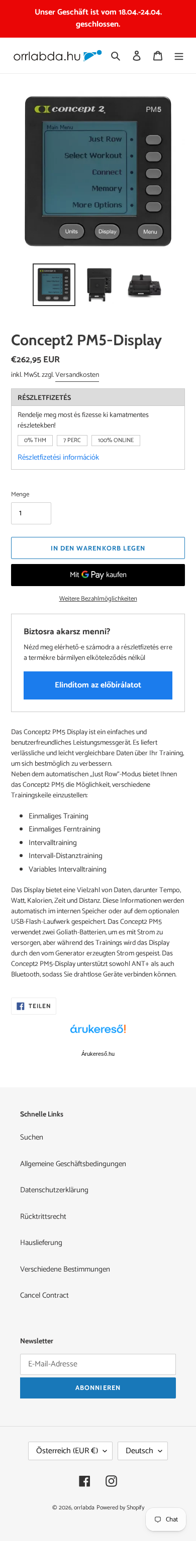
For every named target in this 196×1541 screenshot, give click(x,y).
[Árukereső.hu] (98, 1034)
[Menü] (178, 55)
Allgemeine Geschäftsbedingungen (73, 1164)
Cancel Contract (44, 1295)
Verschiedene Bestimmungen (65, 1269)
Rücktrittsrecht (43, 1216)
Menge (20, 495)
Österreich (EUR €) (67, 1451)
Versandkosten (77, 375)
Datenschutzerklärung (54, 1190)
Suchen (31, 1137)
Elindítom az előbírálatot (98, 685)
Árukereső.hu (98, 1054)
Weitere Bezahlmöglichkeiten (98, 599)
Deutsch (139, 1451)
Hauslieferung (41, 1242)
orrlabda (84, 1507)
